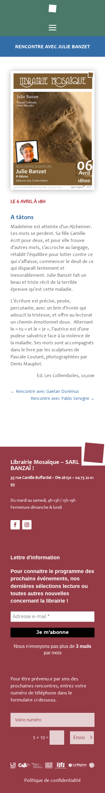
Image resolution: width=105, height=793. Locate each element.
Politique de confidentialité (52, 780)
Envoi (79, 737)
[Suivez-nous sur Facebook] (15, 524)
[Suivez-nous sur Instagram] (27, 524)
